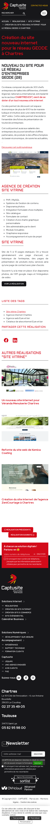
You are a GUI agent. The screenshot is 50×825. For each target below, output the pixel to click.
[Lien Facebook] (25, 677)
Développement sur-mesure (19, 637)
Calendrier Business (13, 619)
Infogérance (11, 645)
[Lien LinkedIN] (18, 677)
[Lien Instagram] (33, 677)
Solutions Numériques (14, 632)
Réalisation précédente (18, 530)
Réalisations (11, 606)
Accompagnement (12, 640)
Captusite (7, 656)
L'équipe (9, 661)
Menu (44, 13)
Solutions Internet (12, 601)
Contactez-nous (39, 6)
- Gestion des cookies (28, 802)
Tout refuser (35, 818)
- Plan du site (33, 799)
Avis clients (11, 668)
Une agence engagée (15, 665)
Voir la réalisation (14, 284)
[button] (24, 13)
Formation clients (14, 651)
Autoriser (37, 763)
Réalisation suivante (21, 535)
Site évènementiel (14, 616)
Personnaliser (25, 822)
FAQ (7, 671)
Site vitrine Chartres (16, 311)
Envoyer (40, 554)
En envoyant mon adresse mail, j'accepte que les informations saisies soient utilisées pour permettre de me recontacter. (23, 769)
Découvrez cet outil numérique (17, 147)
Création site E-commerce (18, 613)
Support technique (15, 648)
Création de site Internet (18, 609)
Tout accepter (18, 818)
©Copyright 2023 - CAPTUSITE (15, 799)
